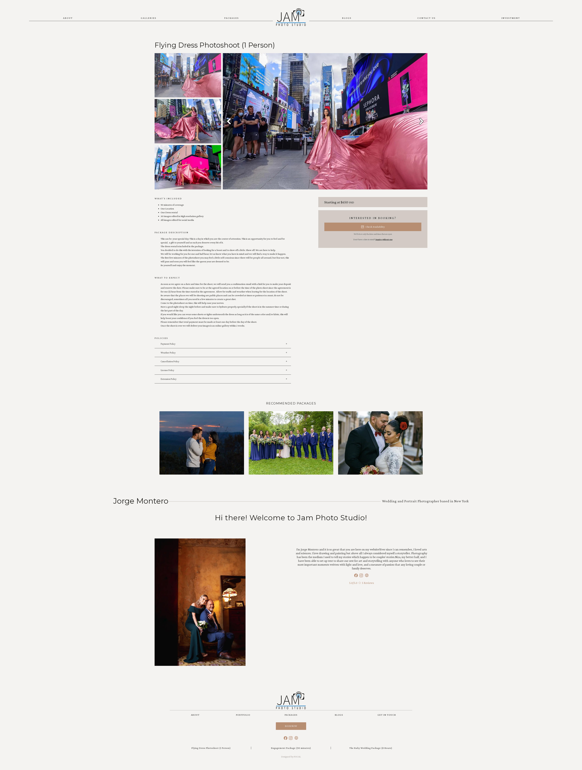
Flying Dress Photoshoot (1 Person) (211, 748)
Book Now (291, 726)
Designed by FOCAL (291, 756)
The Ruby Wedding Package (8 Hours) (370, 748)
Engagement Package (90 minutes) (291, 748)
